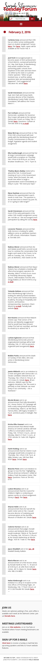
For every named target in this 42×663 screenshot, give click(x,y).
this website (15, 627)
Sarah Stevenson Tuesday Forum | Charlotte (20, 7)
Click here (6, 643)
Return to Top (9, 658)
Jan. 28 (31, 549)
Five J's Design (34, 660)
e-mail (26, 123)
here (10, 46)
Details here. (10, 616)
